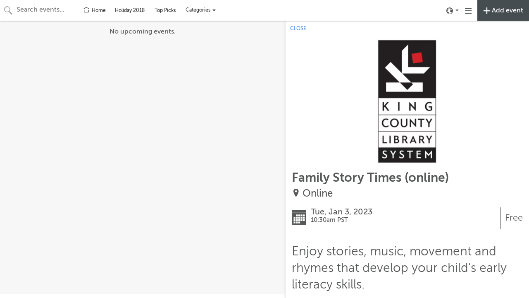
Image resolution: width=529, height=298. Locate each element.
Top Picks (165, 10)
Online (318, 193)
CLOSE (298, 28)
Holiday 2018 (130, 10)
